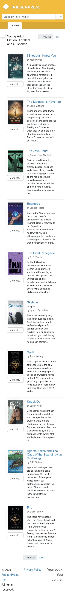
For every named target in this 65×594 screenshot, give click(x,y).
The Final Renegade (41, 253)
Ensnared (33, 203)
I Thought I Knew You (41, 55)
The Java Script (37, 151)
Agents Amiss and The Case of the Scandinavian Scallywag (44, 454)
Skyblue (32, 302)
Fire (29, 507)
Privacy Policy (32, 569)
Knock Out (34, 401)
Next (57, 36)
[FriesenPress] (24, 6)
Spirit (30, 352)
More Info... (15, 84)
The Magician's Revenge (44, 101)
